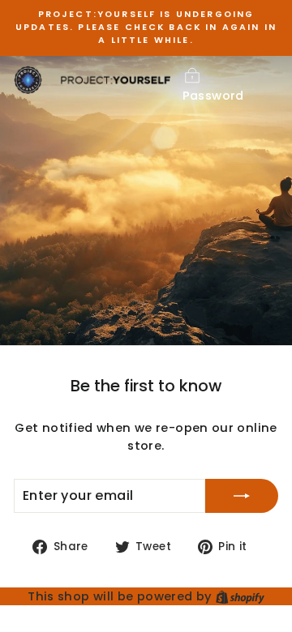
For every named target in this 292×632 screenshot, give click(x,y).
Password (213, 96)
